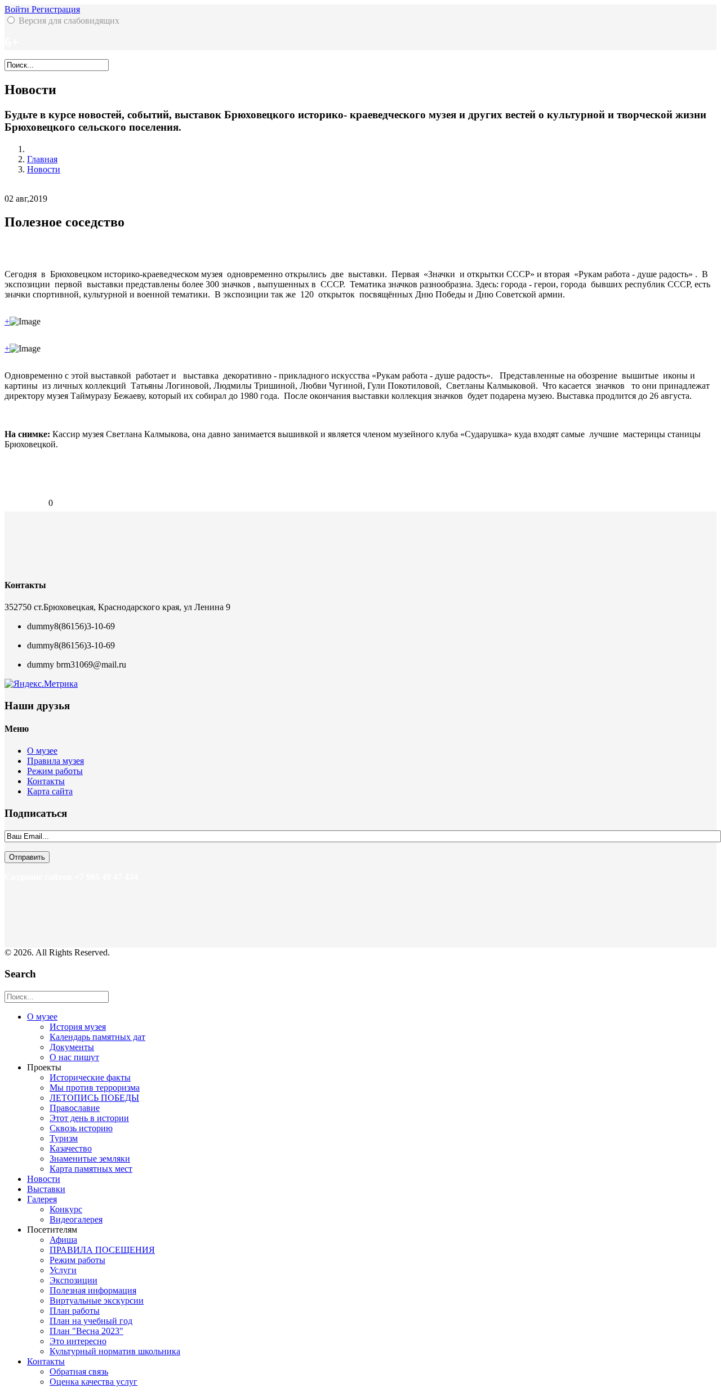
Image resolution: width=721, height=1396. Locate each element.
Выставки (46, 1189)
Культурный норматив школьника (115, 1351)
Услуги (63, 1270)
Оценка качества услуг (93, 1381)
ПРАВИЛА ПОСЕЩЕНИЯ (102, 1250)
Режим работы (55, 771)
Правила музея (55, 761)
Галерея (42, 1199)
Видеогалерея (76, 1219)
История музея (78, 1027)
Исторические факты (90, 1077)
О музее (42, 750)
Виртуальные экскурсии (97, 1300)
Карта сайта (50, 791)
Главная (42, 159)
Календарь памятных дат (97, 1037)
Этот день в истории (89, 1118)
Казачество (71, 1148)
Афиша (63, 1239)
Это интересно (78, 1341)
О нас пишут (74, 1057)
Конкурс (66, 1209)
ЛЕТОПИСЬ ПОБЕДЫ (94, 1097)
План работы (75, 1310)
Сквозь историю (81, 1128)
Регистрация (56, 9)
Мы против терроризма (95, 1087)
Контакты (46, 781)
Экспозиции (73, 1280)
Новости (43, 169)
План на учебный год (91, 1321)
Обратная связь (79, 1371)
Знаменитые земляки (90, 1158)
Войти (18, 9)
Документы (72, 1047)
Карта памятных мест (91, 1168)
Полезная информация (93, 1290)
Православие (75, 1108)
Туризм (64, 1138)
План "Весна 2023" (86, 1331)
